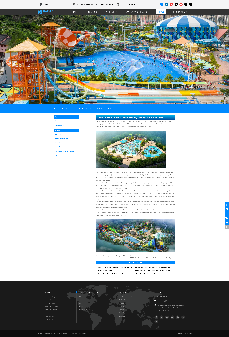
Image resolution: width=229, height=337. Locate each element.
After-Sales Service (50, 319)
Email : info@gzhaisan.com (165, 301)
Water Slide (58, 134)
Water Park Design (50, 297)
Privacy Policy (188, 333)
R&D (56, 155)
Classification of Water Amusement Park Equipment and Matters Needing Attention (154, 267)
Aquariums (122, 316)
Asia (80, 300)
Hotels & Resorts (123, 300)
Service (48, 292)
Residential (122, 309)
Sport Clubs (122, 306)
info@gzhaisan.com (85, 4)
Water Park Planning (51, 303)
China (81, 297)
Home (57, 108)
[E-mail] (227, 209)
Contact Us (159, 292)
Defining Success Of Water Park (106, 270)
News (63, 108)
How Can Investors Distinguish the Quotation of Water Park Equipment (155, 258)
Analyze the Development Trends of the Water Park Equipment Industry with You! (115, 267)
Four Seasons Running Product (64, 151)
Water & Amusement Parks (126, 297)
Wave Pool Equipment (61, 138)
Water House (58, 147)
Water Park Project (88, 292)
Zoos (120, 319)
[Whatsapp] (227, 204)
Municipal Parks (123, 303)
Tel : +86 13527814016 (163, 296)
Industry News (72, 108)
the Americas (83, 309)
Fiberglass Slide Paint (51, 309)
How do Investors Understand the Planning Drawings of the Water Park (97, 108)
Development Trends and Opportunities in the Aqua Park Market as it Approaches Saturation (154, 270)
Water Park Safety (50, 316)
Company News (59, 121)
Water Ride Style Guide (51, 306)
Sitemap (179, 333)
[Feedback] (227, 222)
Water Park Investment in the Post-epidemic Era (111, 273)
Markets (123, 292)
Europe (81, 306)
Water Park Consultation (52, 300)
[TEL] (227, 213)
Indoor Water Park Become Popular (146, 273)
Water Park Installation (51, 313)
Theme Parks (122, 313)
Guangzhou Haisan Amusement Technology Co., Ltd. (59, 333)
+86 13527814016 (107, 4)
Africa (81, 303)
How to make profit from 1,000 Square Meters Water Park (116, 256)
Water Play (58, 143)
